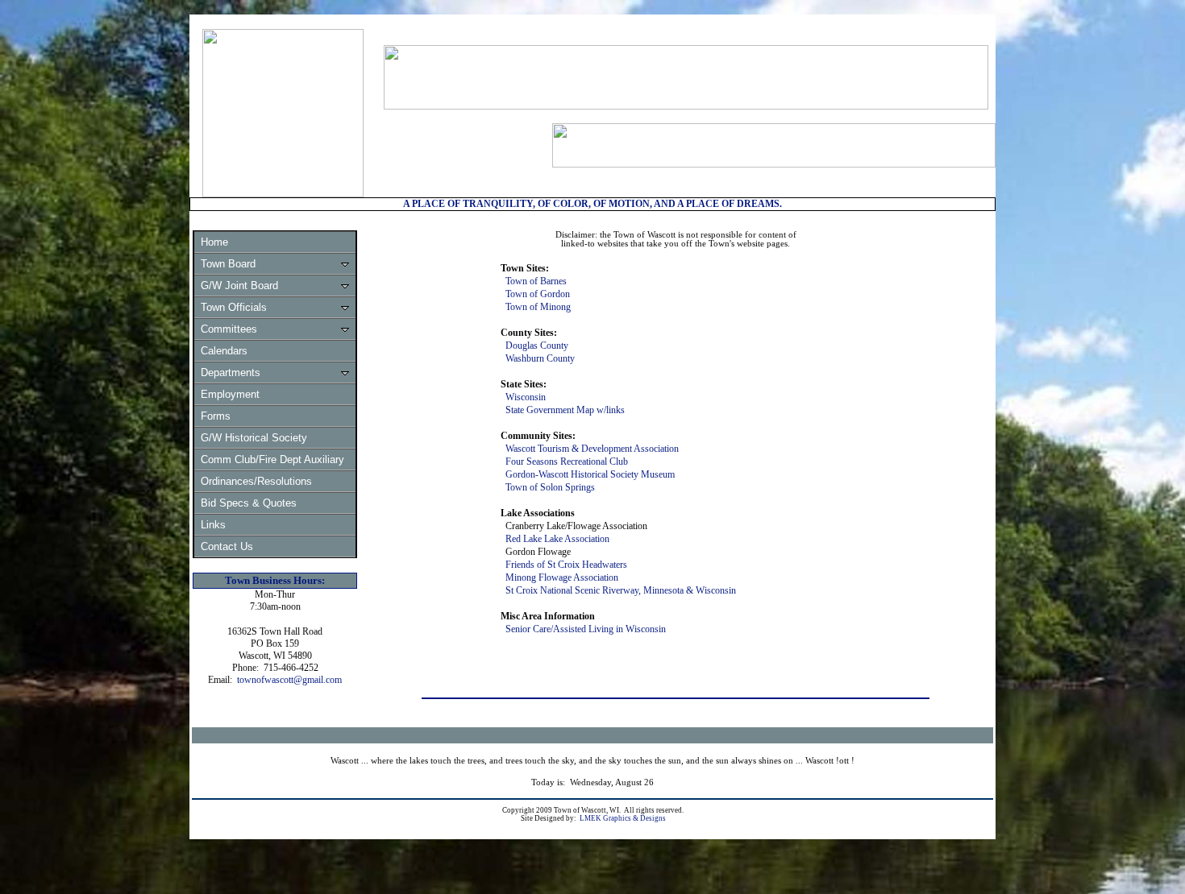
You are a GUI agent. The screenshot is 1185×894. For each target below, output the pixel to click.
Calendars (224, 351)
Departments (230, 372)
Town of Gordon (537, 294)
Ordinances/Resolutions (256, 481)
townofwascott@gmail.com (289, 679)
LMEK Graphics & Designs (623, 818)
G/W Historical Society (254, 438)
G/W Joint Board (239, 285)
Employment (230, 394)
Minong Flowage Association (561, 577)
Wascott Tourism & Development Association (592, 448)
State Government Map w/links (565, 410)
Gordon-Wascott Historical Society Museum (590, 474)
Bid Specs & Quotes (249, 503)
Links (213, 525)
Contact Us (227, 546)
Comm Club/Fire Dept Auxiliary (272, 459)
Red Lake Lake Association (557, 538)
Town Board (228, 264)
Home (214, 242)
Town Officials (234, 307)
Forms (216, 416)
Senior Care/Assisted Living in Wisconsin (585, 629)
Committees (229, 329)
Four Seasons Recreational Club (566, 461)
